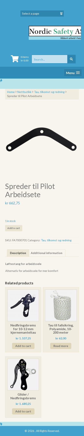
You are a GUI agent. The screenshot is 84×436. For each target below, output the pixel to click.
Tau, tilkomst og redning (49, 92)
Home (11, 92)
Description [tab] (18, 253)
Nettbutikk (24, 92)
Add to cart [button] (23, 346)
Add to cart (13, 228)
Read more (60, 346)
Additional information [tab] (46, 253)
